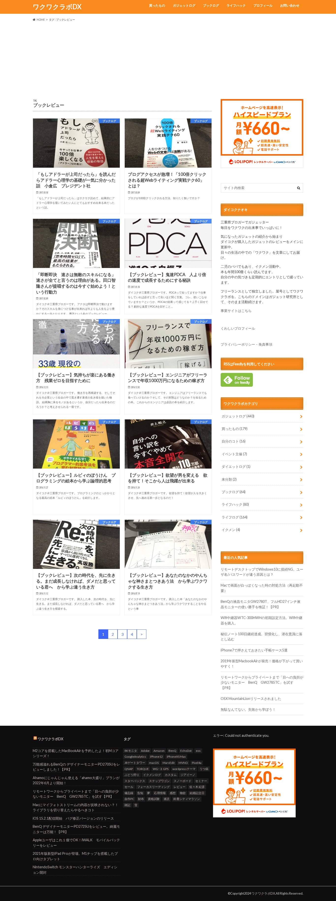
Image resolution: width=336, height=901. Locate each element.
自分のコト (233, 441)
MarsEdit (169, 763)
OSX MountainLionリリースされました (251, 698)
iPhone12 (156, 756)
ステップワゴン (159, 781)
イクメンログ (152, 775)
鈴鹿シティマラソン (186, 799)
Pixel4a (196, 763)
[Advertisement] (168, 60)
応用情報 (160, 793)
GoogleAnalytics (135, 756)
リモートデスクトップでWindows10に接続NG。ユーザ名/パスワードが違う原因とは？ (262, 572)
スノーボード (182, 781)
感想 (173, 793)
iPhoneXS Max (176, 756)
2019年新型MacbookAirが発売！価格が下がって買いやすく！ (262, 663)
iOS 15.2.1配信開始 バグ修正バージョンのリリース (73, 818)
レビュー (179, 787)
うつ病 (203, 769)
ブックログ (211, 5)
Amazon (159, 751)
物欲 (183, 793)
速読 (166, 799)
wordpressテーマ (184, 769)
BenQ (172, 751)
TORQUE (143, 769)
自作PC (129, 799)
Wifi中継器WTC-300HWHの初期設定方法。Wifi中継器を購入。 (261, 620)
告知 (140, 793)
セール (128, 787)
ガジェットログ (184, 5)
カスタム (171, 775)
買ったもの (157, 5)
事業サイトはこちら (236, 311)
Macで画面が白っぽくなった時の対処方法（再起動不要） (262, 588)
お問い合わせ (289, 5)
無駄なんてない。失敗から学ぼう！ (248, 709)
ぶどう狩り (131, 775)
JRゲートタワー (134, 763)
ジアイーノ (188, 775)
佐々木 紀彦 (197, 787)
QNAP (128, 769)
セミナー (201, 781)
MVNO (183, 763)
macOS (154, 763)
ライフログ (234, 517)
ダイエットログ (236, 466)
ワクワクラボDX (57, 7)
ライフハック (236, 5)
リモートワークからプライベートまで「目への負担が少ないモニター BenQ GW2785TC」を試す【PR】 (262, 682)
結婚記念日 (197, 793)
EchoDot (186, 751)
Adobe (145, 751)
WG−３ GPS (160, 769)
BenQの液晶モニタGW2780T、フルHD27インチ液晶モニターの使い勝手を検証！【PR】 (260, 604)
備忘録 (128, 793)
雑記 (127, 805)
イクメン (231, 530)
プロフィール (263, 5)
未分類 (229, 479)
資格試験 (154, 799)
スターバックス (134, 781)
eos (198, 751)
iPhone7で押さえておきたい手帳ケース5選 (254, 650)
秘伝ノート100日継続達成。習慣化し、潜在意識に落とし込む (261, 636)
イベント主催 (234, 454)
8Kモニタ (130, 751)
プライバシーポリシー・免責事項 (246, 344)
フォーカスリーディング (153, 787)
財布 (141, 799)
